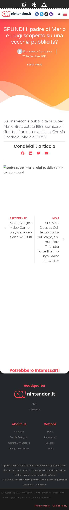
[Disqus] (34, 317)
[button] (59, 14)
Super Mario (34, 64)
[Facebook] (37, 14)
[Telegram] (42, 14)
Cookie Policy (60, 506)
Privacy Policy (42, 506)
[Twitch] (51, 14)
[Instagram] (46, 14)
